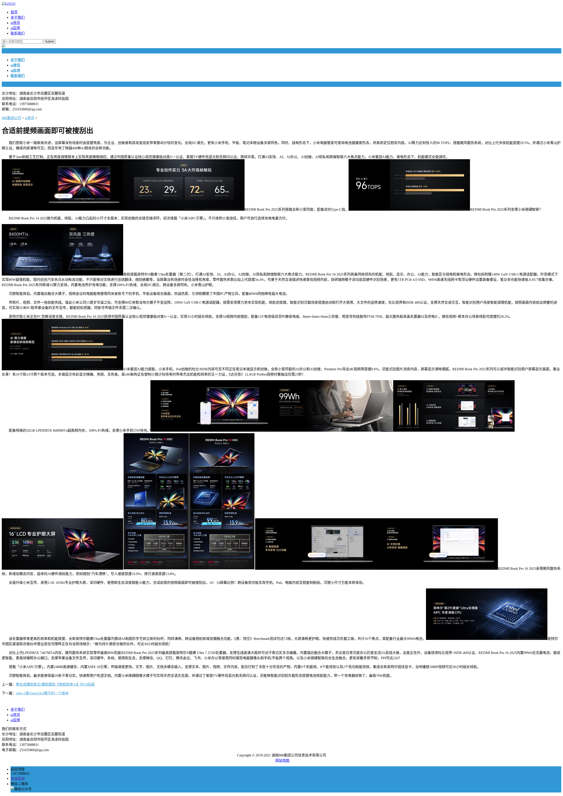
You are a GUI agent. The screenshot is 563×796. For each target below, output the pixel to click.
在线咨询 (18, 778)
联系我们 (18, 33)
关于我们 (18, 17)
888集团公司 (11, 118)
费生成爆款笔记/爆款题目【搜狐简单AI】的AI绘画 (55, 684)
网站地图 (282, 760)
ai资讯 (15, 23)
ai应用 (15, 28)
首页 (14, 12)
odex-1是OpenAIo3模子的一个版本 (42, 693)
